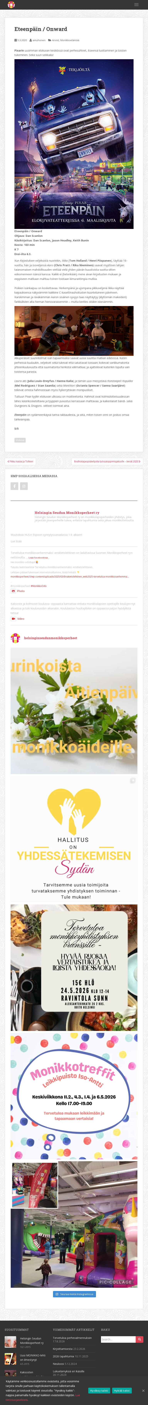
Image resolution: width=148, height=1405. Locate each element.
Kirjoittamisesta (62, 1349)
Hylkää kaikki (122, 1390)
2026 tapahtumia (63, 1356)
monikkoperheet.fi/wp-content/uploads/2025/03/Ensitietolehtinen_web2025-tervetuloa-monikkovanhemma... (70, 576)
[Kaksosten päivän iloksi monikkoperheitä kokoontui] (74, 1224)
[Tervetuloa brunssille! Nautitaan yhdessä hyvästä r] (74, 967)
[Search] (139, 1339)
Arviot (55, 40)
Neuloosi (58, 1364)
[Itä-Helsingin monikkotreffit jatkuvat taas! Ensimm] (74, 1096)
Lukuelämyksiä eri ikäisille (68, 1371)
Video (20, 619)
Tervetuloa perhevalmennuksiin (72, 1338)
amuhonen (39, 40)
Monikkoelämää (69, 40)
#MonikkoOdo (39, 586)
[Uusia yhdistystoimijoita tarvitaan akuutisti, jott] (74, 839)
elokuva (20, 440)
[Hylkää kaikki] (143, 1391)
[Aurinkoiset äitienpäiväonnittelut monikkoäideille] (74, 711)
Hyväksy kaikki (99, 1390)
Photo (21, 591)
